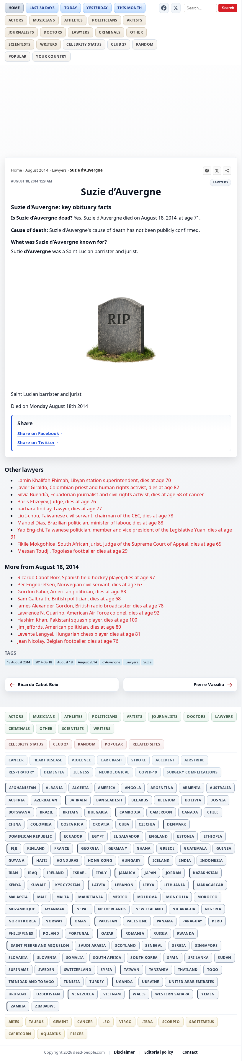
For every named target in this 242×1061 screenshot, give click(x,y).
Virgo (125, 1021)
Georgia (90, 848)
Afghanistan (22, 787)
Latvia (98, 884)
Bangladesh (109, 800)
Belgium (166, 800)
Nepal (82, 908)
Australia (220, 787)
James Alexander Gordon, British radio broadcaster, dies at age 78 (90, 605)
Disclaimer (124, 1052)
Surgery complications (192, 772)
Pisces (77, 1033)
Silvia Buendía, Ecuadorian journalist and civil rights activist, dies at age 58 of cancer (110, 494)
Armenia (191, 787)
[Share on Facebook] (207, 171)
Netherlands (112, 908)
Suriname (19, 969)
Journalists (21, 32)
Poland (51, 933)
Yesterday (97, 7)
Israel (79, 872)
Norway (54, 921)
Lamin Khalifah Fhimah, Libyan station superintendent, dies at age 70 (94, 480)
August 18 (65, 662)
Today (70, 7)
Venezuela (83, 994)
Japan (150, 872)
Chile (212, 812)
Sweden (46, 969)
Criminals (109, 32)
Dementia (54, 772)
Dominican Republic (30, 836)
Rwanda (185, 933)
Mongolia (177, 896)
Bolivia (193, 800)
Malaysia (18, 896)
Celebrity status (84, 44)
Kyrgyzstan (67, 884)
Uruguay (18, 994)
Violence (81, 760)
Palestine (137, 921)
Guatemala (195, 848)
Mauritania (90, 896)
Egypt (98, 836)
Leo (106, 1021)
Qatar (107, 933)
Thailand (188, 969)
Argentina (162, 787)
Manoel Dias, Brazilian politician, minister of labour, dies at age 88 (90, 522)
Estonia (185, 836)
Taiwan (131, 969)
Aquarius (51, 1033)
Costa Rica (72, 824)
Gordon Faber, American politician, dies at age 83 (71, 591)
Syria (106, 969)
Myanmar (54, 908)
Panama (165, 921)
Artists (134, 20)
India (185, 860)
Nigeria (213, 908)
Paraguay (192, 921)
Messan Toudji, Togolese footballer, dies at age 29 (72, 551)
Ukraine (150, 981)
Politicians (104, 20)
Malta (62, 896)
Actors (16, 20)
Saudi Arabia (92, 945)
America (106, 787)
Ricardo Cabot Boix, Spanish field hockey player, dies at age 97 (86, 577)
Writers (48, 44)
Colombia (40, 824)
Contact (190, 1052)
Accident (165, 760)
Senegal (153, 945)
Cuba (124, 824)
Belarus (139, 800)
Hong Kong (100, 860)
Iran (13, 872)
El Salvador (126, 836)
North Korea (22, 921)
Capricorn (20, 1033)
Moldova (147, 896)
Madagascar (210, 884)
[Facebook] (164, 8)
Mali (42, 896)
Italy (101, 872)
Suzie (147, 662)
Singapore (206, 945)
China (15, 824)
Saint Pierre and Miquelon (40, 945)
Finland (36, 848)
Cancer (16, 760)
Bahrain (78, 800)
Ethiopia (213, 836)
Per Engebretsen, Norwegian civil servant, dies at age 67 (80, 584)
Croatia (101, 824)
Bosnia (217, 800)
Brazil (46, 812)
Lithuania (174, 884)
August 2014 (36, 170)
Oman (81, 921)
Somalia (75, 957)
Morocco (207, 896)
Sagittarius (201, 1021)
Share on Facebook (38, 433)
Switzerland (77, 969)
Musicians (44, 20)
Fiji (14, 848)
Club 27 (118, 44)
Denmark (176, 824)
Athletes (73, 20)
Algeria (80, 787)
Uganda (124, 981)
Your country (51, 56)
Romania (134, 933)
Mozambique (22, 908)
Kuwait (38, 884)
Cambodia (130, 812)
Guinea (223, 848)
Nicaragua (183, 908)
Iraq (32, 872)
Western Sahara (172, 994)
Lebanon (124, 884)
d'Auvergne (37, 251)
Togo (212, 969)
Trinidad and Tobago (31, 981)
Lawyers (80, 32)
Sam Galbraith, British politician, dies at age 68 (69, 598)
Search (228, 8)
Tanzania (159, 969)
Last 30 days (42, 7)
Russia (160, 933)
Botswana (19, 812)
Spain (173, 957)
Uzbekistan (48, 994)
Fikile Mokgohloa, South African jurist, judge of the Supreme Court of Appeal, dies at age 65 (119, 544)
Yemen (208, 994)
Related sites (146, 744)
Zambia (18, 1006)
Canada (190, 812)
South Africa (107, 957)
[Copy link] (227, 171)
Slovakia (18, 957)
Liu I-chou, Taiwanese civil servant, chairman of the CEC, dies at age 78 (95, 515)
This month (129, 7)
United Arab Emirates (191, 981)
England (158, 836)
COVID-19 (148, 772)
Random (144, 44)
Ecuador (73, 836)
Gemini (60, 1021)
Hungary (131, 860)
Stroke (138, 760)
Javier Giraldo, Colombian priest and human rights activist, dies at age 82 (98, 487)
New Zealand (149, 908)
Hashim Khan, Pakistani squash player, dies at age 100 (77, 620)
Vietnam (112, 994)
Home (14, 7)
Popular (18, 56)
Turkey (96, 981)
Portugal (78, 933)
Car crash (111, 760)
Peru (217, 921)
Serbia (179, 945)
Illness (81, 772)
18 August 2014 (18, 662)
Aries (14, 1021)
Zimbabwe (45, 1006)
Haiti (41, 860)
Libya (148, 884)
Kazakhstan (205, 872)
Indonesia (211, 860)
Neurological (114, 772)
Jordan (173, 872)
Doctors (53, 32)
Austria (17, 800)
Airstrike (194, 760)
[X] (176, 8)
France (61, 848)
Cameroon (161, 812)
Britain (71, 812)
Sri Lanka (198, 957)
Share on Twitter (36, 442)
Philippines (21, 933)
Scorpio (171, 1021)
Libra (147, 1021)
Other (136, 32)
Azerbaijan (45, 800)
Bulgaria (97, 812)
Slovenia (47, 957)
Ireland (55, 872)
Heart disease (47, 760)
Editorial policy (158, 1052)
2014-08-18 (43, 662)
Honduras (68, 860)
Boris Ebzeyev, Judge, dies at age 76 (56, 501)
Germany (117, 848)
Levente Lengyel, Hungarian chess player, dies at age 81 (78, 634)
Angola (133, 787)
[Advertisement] (121, 110)
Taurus (36, 1021)
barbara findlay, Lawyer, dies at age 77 (59, 508)
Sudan (224, 957)
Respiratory (22, 772)
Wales (139, 994)
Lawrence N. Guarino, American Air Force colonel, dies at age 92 (88, 613)
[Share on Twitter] (217, 171)
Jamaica (127, 872)
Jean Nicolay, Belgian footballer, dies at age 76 (67, 641)
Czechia (147, 824)
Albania (54, 787)
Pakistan (108, 921)
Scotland (125, 945)
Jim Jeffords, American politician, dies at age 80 (69, 627)
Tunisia (72, 981)
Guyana (16, 860)
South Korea (143, 957)
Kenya (15, 884)
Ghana (143, 848)
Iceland (161, 860)
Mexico (120, 896)
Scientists (20, 44)
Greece (167, 848)
